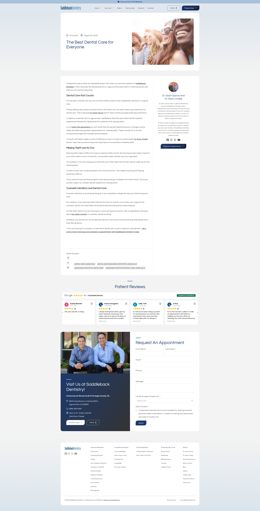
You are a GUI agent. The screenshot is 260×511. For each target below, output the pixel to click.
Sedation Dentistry (97, 475)
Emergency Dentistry (97, 467)
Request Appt (189, 8)
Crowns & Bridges (120, 451)
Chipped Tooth (166, 467)
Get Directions (74, 422)
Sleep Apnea (165, 451)
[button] (197, 312)
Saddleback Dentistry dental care (89, 268)
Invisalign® (117, 463)
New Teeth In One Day (143, 455)
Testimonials (130, 8)
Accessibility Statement (187, 500)
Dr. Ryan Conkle (141, 139)
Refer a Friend (187, 463)
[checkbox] (136, 410)
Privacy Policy (171, 500)
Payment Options (188, 478)
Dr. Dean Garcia (96, 113)
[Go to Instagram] (171, 140)
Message (139, 381)
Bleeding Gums (166, 459)
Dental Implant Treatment (144, 451)
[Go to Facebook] (168, 140)
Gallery (119, 8)
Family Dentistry (96, 471)
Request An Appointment (172, 146)
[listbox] (165, 401)
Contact (150, 8)
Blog (184, 467)
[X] (68, 263)
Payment (141, 8)
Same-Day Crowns (120, 455)
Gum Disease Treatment (98, 463)
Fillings (93, 459)
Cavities (163, 463)
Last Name (170, 349)
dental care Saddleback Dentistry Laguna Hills (117, 264)
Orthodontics (118, 459)
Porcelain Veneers (120, 467)
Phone (138, 370)
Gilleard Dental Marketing (112, 500)
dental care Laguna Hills (85, 264)
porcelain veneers (79, 214)
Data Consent (142, 406)
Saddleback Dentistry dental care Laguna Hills (125, 268)
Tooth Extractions (96, 478)
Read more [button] (68, 321)
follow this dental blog (81, 127)
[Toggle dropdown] (101, 8)
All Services (94, 451)
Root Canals (95, 482)
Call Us (172, 8)
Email (138, 360)
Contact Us (186, 482)
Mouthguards (95, 490)
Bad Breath (164, 455)
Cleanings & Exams (97, 455)
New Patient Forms (189, 459)
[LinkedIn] (68, 267)
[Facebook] (68, 258)
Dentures (94, 486)
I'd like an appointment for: (147, 396)
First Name (140, 349)
